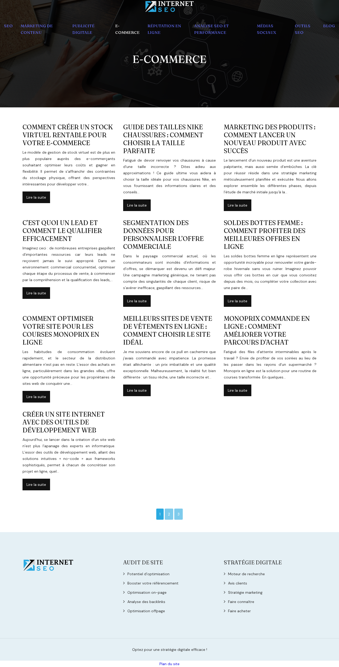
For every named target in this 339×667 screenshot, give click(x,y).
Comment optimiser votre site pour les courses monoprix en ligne (61, 330)
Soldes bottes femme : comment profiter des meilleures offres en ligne (264, 234)
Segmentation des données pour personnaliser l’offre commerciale (163, 234)
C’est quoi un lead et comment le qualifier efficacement (62, 231)
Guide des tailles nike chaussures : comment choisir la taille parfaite (163, 139)
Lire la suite (36, 197)
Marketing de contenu (37, 29)
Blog (329, 25)
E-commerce (127, 29)
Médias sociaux (266, 29)
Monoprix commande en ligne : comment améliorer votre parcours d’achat (267, 330)
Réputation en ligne (164, 29)
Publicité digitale (83, 29)
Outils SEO (302, 29)
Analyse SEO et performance (211, 29)
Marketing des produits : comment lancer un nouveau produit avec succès (269, 139)
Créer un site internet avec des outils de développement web (64, 422)
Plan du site (169, 663)
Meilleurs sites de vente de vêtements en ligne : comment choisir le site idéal (167, 330)
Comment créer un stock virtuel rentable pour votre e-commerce (68, 135)
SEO (8, 25)
